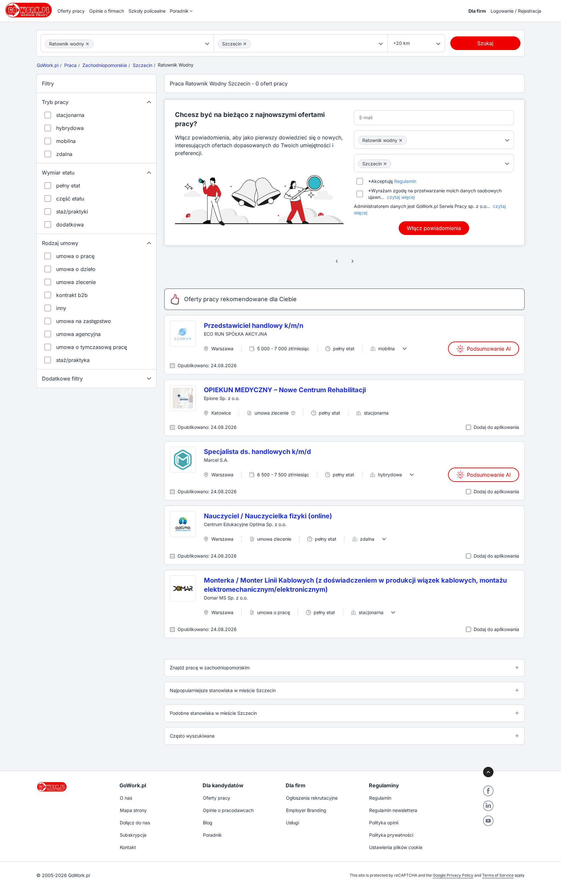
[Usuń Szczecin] (245, 44)
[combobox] (127, 43)
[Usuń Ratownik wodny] (87, 44)
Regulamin (405, 181)
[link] (336, 261)
